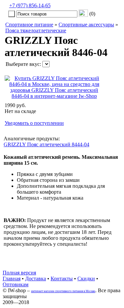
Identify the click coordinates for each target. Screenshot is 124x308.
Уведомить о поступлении (34, 123)
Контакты (62, 278)
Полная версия (19, 272)
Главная (12, 278)
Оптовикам (15, 284)
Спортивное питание (29, 24)
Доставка (35, 278)
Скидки (86, 278)
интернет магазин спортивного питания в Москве (63, 291)
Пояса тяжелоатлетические (35, 30)
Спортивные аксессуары (86, 24)
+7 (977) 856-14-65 (30, 5)
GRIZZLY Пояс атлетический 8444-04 (46, 144)
